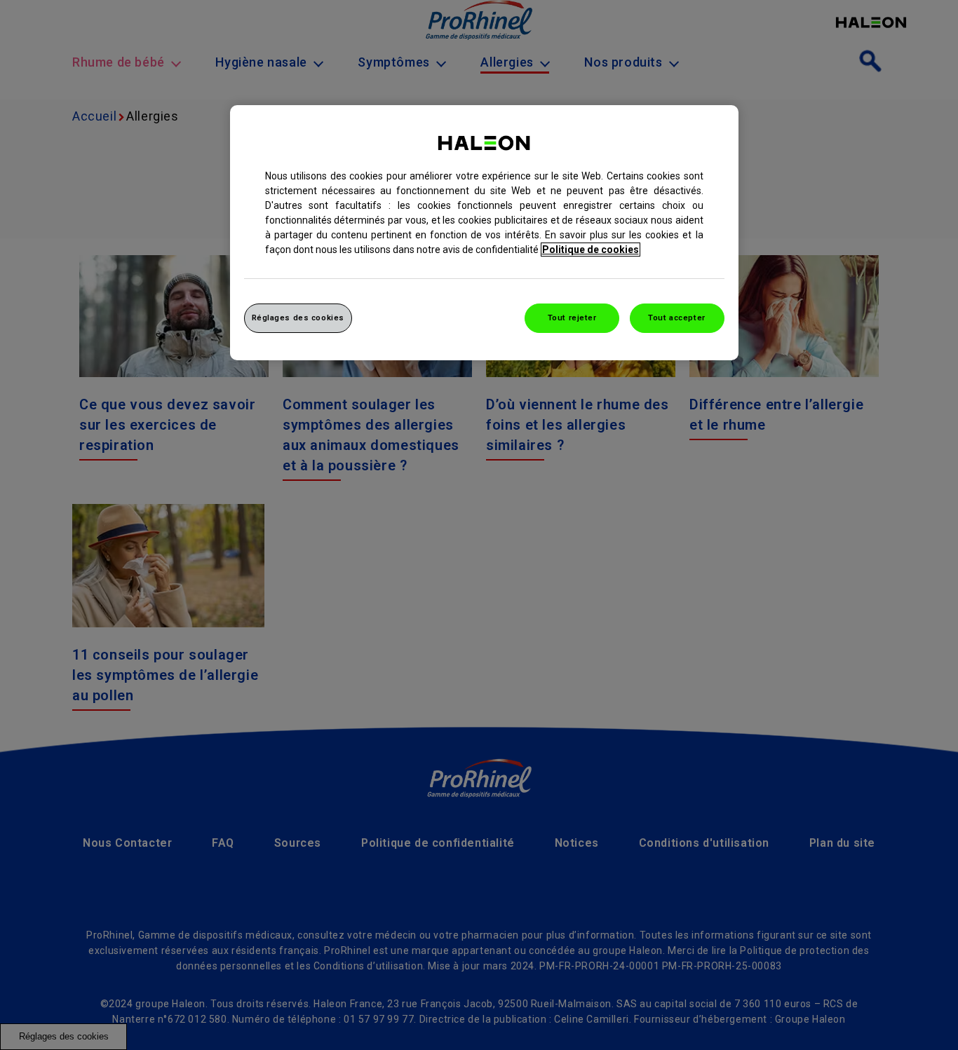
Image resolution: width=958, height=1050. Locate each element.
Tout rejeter (572, 317)
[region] (484, 232)
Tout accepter (676, 317)
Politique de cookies (590, 249)
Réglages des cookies (298, 317)
